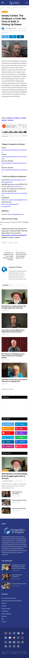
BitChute (10, 118)
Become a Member (6, 613)
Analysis (4, 606)
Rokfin (24, 118)
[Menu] (3, 2)
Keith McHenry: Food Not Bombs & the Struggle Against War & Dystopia (14, 476)
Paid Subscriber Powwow (19, 508)
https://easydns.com (16, 186)
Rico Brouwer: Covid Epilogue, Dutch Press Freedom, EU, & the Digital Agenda (13, 355)
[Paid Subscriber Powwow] (6, 511)
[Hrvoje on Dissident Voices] (6, 502)
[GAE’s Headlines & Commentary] (6, 494)
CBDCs (4, 242)
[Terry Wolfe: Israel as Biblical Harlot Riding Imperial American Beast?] (14, 320)
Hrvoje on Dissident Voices (19, 500)
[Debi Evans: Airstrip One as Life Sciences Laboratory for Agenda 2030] (14, 370)
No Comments (23, 30)
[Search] (26, 2)
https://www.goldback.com (16, 214)
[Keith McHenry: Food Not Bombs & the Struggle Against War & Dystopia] (14, 296)
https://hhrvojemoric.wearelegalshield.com (14, 200)
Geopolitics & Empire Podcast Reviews (12, 600)
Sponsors (4, 616)
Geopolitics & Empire (11, 28)
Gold (16, 242)
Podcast (4, 11)
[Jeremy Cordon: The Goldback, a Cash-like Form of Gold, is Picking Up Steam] (14, 48)
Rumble (4, 120)
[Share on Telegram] (12, 36)
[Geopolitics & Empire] (14, 2)
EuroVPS (24, 653)
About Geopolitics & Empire (9, 598)
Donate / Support (6, 608)
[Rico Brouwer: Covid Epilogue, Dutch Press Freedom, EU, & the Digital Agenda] (14, 344)
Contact (4, 621)
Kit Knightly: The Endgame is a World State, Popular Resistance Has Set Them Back (8, 256)
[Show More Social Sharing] (25, 36)
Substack (10, 120)
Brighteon (17, 118)
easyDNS (14, 653)
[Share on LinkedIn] (20, 36)
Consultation (5, 611)
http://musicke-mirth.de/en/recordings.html (14, 235)
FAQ (3, 619)
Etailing (3, 653)
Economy (10, 242)
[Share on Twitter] (5, 36)
